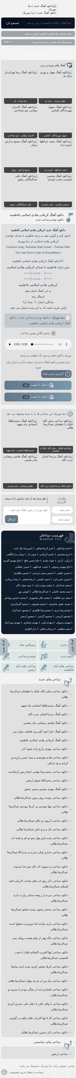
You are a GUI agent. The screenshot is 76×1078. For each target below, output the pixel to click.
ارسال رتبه (38, 296)
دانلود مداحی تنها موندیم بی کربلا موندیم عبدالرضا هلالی (38, 809)
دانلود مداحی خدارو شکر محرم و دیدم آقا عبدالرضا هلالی (37, 855)
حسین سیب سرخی (43, 573)
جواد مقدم (48, 560)
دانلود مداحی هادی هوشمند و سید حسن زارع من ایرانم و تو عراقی (39, 760)
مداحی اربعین (59, 1053)
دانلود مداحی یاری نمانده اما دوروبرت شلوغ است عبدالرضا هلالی (38, 926)
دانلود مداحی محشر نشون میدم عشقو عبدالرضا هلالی (39, 912)
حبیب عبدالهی (40, 566)
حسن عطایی (22, 566)
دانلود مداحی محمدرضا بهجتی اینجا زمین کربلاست (38, 771)
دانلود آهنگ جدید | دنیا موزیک (39, 12)
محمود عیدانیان (20, 610)
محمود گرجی (45, 616)
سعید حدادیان (63, 585)
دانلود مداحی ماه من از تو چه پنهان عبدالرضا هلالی (38, 980)
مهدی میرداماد (12, 622)
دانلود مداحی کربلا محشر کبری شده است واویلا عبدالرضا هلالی (39, 969)
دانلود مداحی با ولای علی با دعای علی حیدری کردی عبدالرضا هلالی (37, 1006)
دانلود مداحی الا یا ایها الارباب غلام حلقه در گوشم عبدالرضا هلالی (39, 1021)
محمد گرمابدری (19, 604)
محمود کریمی (63, 616)
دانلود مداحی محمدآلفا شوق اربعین (47, 780)
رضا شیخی (27, 579)
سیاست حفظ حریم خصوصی (26, 1072)
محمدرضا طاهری (41, 610)
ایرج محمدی (64, 554)
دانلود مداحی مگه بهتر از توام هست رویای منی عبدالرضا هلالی (40, 941)
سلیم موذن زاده (43, 585)
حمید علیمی (43, 579)
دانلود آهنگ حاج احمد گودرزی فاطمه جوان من (40, 731)
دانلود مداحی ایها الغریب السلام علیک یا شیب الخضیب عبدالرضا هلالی (41, 955)
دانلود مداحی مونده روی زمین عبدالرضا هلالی (41, 797)
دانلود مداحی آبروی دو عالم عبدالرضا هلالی (42, 820)
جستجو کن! (12, 23)
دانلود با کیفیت (36, 385)
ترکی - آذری (64, 560)
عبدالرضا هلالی (40, 591)
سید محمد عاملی (61, 591)
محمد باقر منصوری (39, 597)
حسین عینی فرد (62, 579)
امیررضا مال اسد (23, 548)
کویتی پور (23, 591)
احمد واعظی (63, 548)
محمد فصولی (38, 604)
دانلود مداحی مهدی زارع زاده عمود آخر (44, 748)
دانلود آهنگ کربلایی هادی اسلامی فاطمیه (37, 215)
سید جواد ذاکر (23, 585)
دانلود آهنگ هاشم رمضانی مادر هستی (45, 722)
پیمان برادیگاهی (15, 554)
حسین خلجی (64, 573)
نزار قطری (30, 628)
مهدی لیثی (47, 622)
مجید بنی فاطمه (62, 597)
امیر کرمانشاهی (44, 548)
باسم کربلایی (47, 554)
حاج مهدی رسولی (61, 566)
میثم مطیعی (64, 628)
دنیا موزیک (58, 317)
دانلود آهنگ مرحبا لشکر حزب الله (48, 714)
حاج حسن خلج (32, 560)
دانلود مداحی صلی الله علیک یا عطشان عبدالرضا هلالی (39, 694)
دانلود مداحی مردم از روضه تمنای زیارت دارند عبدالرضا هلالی (40, 898)
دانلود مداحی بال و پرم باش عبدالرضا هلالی (42, 829)
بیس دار (31, 554)
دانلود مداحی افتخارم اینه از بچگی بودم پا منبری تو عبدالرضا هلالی (38, 992)
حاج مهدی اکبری (12, 560)
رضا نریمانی (11, 579)
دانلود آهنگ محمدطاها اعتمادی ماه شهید (44, 705)
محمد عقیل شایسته (60, 604)
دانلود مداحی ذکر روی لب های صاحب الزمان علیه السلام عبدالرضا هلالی (38, 883)
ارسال (11, 519)
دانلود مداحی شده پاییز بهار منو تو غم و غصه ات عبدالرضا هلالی (39, 841)
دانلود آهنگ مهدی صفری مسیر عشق (46, 789)
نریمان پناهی (47, 628)
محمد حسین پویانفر (15, 597)
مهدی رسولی (63, 622)
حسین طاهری (21, 573)
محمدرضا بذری (62, 610)
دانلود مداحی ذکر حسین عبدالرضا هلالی (44, 1032)
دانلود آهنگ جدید (38, 55)
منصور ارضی (27, 616)
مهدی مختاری (31, 622)
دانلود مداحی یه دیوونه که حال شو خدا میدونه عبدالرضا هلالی (41, 869)
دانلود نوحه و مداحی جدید (50, 219)
